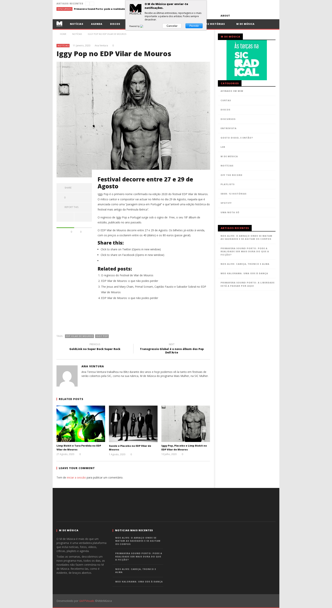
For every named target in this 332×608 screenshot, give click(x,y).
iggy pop (102, 336)
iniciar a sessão (76, 477)
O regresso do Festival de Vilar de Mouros (127, 275)
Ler (223, 146)
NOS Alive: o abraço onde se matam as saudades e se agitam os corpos (246, 237)
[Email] (264, 15)
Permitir (194, 25)
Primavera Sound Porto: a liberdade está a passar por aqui (248, 284)
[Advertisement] (133, 319)
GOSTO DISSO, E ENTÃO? (237, 137)
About (225, 15)
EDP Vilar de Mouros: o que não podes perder (129, 281)
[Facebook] (236, 15)
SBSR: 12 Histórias (211, 24)
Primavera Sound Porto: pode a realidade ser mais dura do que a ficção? (103, 9)
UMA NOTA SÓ (230, 212)
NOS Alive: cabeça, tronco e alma (245, 263)
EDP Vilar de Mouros (79, 336)
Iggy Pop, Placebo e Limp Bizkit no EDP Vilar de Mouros (184, 447)
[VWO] (144, 26)
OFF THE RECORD (231, 175)
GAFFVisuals (86, 601)
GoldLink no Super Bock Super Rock (94, 347)
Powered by (134, 26)
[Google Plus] (257, 15)
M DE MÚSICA (229, 156)
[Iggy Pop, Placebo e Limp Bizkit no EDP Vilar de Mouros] (185, 424)
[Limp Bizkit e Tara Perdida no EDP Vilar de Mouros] (80, 424)
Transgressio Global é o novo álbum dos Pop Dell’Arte (172, 349)
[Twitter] (250, 15)
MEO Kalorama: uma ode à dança (244, 273)
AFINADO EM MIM (232, 90)
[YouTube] (243, 15)
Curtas (226, 100)
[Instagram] (272, 15)
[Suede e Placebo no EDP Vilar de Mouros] (133, 424)
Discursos (65, 9)
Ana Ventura (101, 45)
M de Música (245, 24)
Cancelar (172, 25)
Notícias (76, 24)
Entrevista (229, 128)
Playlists (228, 184)
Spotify (226, 202)
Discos (115, 24)
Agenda (96, 24)
